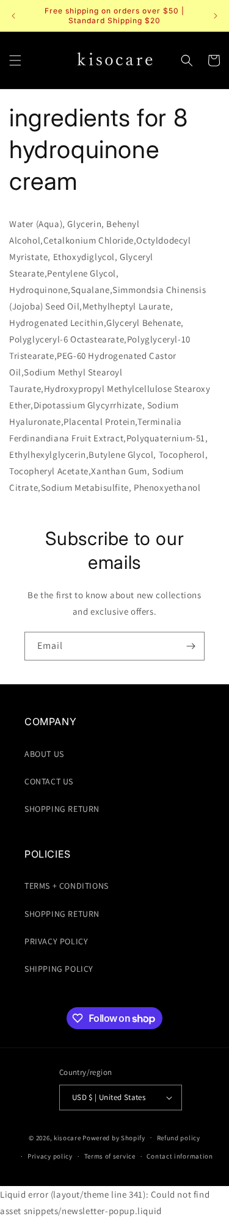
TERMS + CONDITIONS (66, 885)
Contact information (180, 1156)
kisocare (67, 1137)
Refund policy (178, 1138)
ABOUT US (44, 753)
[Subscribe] (190, 646)
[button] (15, 60)
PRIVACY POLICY (56, 941)
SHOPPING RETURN (62, 808)
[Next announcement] (215, 15)
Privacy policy (50, 1156)
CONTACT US (48, 781)
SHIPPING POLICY (58, 968)
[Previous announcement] (13, 15)
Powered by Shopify (113, 1137)
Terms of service (110, 1156)
